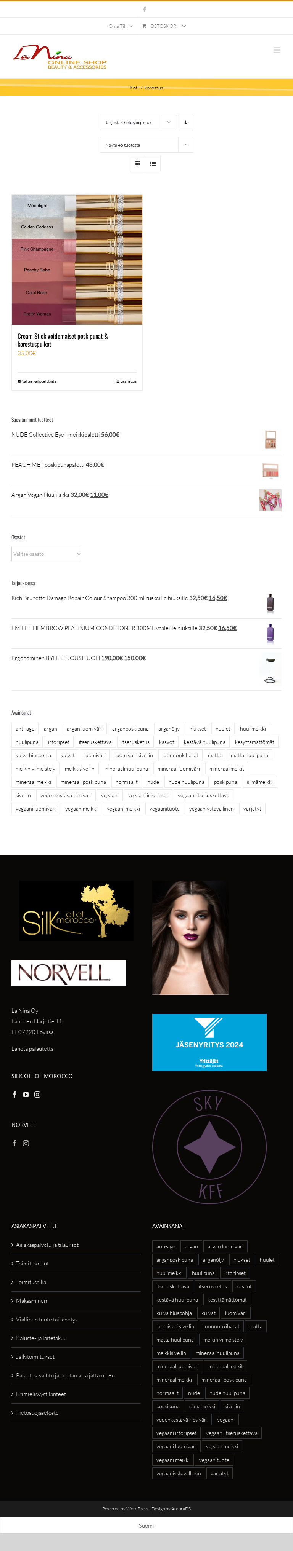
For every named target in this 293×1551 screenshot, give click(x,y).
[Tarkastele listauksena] (152, 163)
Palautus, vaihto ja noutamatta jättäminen (65, 1375)
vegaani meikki (123, 808)
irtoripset (58, 742)
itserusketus (135, 742)
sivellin (23, 795)
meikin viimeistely (35, 768)
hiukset (197, 728)
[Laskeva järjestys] (186, 122)
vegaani (110, 795)
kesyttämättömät (254, 742)
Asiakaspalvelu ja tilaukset (47, 1244)
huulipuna (27, 742)
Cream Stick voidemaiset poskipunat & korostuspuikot (63, 339)
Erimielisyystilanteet (41, 1394)
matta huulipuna (249, 755)
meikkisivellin (80, 768)
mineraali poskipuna (83, 782)
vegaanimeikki (81, 808)
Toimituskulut (32, 1263)
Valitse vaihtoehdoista (39, 381)
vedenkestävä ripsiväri (66, 795)
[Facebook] (14, 1094)
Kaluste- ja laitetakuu (41, 1338)
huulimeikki (253, 728)
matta (214, 755)
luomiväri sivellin (134, 755)
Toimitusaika (31, 1282)
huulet (223, 728)
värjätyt (252, 808)
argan (50, 728)
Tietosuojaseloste (37, 1412)
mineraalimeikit (226, 768)
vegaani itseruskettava (203, 795)
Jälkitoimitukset (35, 1356)
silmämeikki (260, 782)
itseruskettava (95, 742)
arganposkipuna (130, 728)
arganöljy (169, 728)
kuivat (68, 755)
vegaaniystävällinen (211, 808)
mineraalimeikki (33, 782)
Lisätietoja (128, 381)
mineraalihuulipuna (126, 768)
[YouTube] (26, 1094)
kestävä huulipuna (204, 742)
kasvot (166, 742)
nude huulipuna (186, 782)
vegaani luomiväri (36, 808)
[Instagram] (37, 1094)
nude (153, 782)
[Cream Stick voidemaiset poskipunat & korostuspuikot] (77, 260)
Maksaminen (31, 1300)
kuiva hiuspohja (33, 755)
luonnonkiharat (180, 755)
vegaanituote (165, 808)
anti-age (25, 728)
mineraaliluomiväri (179, 768)
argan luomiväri (85, 728)
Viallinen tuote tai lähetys (46, 1319)
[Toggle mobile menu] (278, 50)
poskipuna (225, 782)
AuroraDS (181, 1508)
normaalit (127, 782)
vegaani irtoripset (148, 795)
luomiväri (95, 755)
